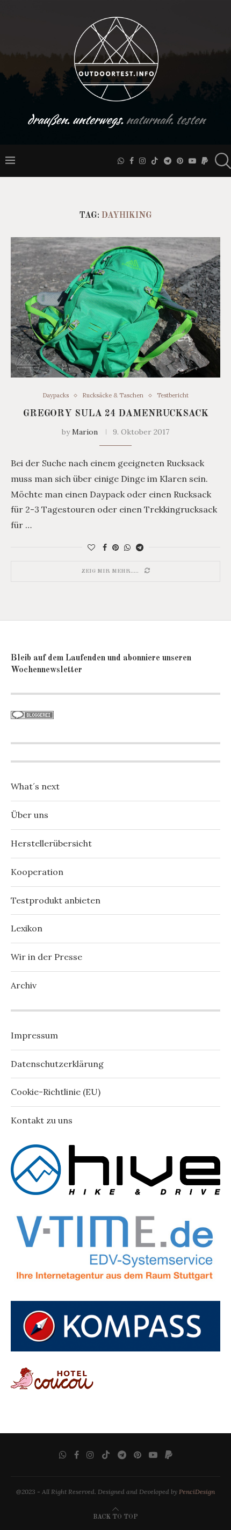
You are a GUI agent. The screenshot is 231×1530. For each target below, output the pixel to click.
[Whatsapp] (121, 160)
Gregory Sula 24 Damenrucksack (115, 413)
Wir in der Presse (46, 956)
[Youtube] (192, 160)
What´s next (35, 786)
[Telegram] (167, 160)
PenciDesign (197, 1492)
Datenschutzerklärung (57, 1063)
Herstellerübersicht (51, 843)
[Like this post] (91, 547)
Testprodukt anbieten (55, 900)
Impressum (34, 1035)
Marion (85, 432)
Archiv (24, 985)
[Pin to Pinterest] (115, 547)
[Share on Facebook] (105, 547)
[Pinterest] (180, 160)
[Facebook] (131, 160)
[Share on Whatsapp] (127, 547)
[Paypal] (204, 160)
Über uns (29, 814)
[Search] (220, 160)
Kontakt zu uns (42, 1120)
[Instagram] (142, 160)
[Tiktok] (154, 160)
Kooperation (37, 871)
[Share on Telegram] (139, 547)
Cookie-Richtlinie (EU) (55, 1091)
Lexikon (26, 928)
